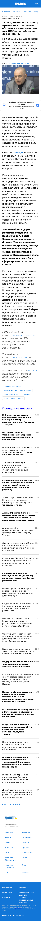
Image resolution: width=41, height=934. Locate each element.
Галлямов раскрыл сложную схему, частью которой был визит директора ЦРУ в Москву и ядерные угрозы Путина (17, 679)
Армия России (25, 390)
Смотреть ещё (11, 804)
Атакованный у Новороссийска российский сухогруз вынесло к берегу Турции (17, 531)
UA (36, 4)
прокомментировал (23, 335)
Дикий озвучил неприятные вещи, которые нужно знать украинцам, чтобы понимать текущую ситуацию (17, 793)
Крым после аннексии (12, 386)
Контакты (6, 898)
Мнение (26, 394)
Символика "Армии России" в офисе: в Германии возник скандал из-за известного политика (18, 562)
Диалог (4, 16)
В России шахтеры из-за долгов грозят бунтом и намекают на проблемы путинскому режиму (15, 778)
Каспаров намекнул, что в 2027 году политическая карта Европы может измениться (18, 651)
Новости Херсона (10, 390)
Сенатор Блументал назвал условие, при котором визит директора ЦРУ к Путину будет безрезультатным (17, 637)
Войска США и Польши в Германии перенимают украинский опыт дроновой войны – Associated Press (17, 622)
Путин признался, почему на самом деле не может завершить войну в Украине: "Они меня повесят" (17, 451)
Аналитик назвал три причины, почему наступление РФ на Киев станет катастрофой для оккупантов (15, 467)
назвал (32, 370)
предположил (20, 357)
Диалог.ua (19, 909)
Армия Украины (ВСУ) (12, 394)
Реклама (23, 888)
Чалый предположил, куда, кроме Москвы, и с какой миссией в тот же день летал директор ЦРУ (17, 592)
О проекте (7, 888)
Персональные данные (26, 894)
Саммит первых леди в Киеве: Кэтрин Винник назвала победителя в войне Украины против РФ (18, 546)
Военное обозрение (16, 16)
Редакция (7, 893)
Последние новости (17, 408)
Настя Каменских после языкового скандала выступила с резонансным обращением (16, 745)
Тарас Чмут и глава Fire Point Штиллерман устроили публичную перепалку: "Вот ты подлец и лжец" (17, 501)
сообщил (18, 152)
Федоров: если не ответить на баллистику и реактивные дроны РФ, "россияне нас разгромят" (18, 607)
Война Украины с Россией (13, 398)
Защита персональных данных (26, 900)
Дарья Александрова (19, 63)
